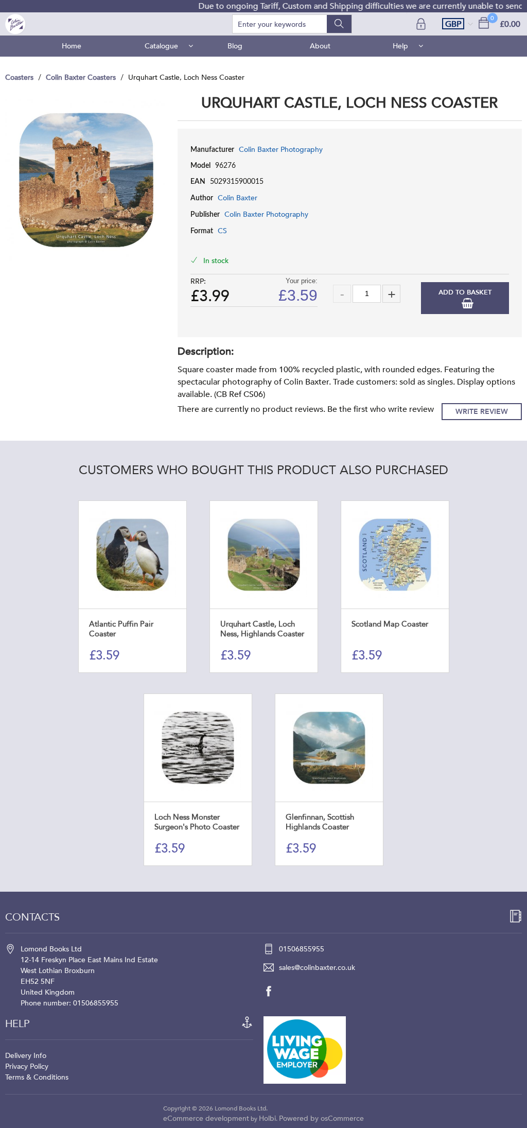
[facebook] (274, 991)
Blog (234, 46)
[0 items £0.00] (483, 22)
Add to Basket (464, 292)
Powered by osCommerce (321, 1118)
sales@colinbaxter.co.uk (317, 968)
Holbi (267, 1118)
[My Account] (422, 24)
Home (71, 46)
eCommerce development (206, 1118)
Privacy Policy (26, 1066)
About (320, 46)
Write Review (481, 412)
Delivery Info (25, 1056)
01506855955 (301, 949)
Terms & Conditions (36, 1077)
